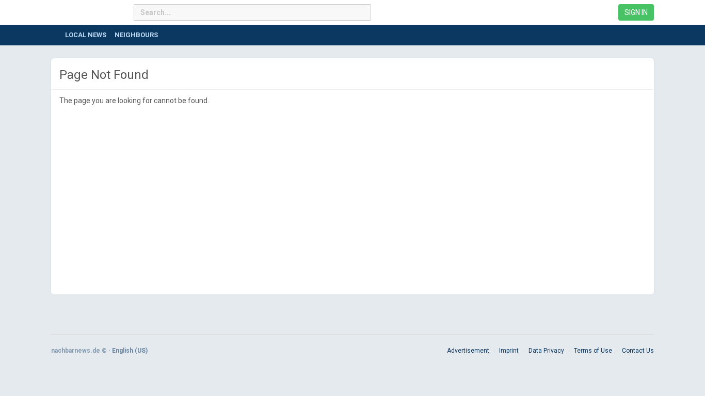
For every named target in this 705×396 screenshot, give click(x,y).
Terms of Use (593, 350)
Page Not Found (104, 75)
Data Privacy (546, 350)
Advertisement (468, 350)
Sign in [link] (636, 12)
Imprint (509, 350)
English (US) (130, 350)
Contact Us (638, 350)
